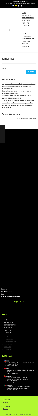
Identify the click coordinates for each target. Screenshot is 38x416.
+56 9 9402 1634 (12, 365)
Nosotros (26, 20)
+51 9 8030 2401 (12, 373)
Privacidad (6, 400)
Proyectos (26, 15)
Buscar (4, 68)
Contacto (26, 25)
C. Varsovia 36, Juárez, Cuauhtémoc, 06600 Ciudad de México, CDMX (19, 387)
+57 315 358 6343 (12, 380)
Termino (5, 402)
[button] (28, 29)
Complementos (28, 18)
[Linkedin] (34, 5)
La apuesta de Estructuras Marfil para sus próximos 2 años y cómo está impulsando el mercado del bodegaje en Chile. (18, 86)
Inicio (24, 13)
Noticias (25, 23)
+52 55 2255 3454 (12, 389)
